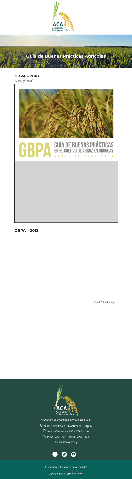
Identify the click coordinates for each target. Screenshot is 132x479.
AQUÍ (29, 81)
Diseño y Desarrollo (60, 473)
